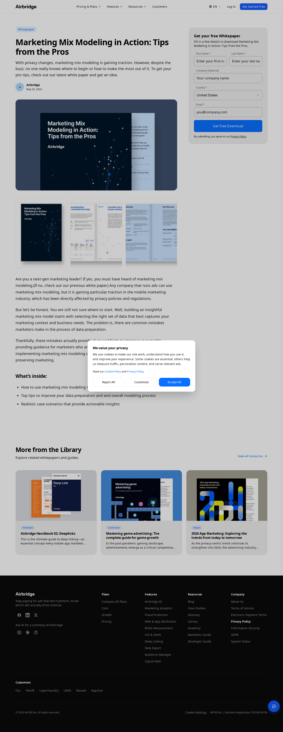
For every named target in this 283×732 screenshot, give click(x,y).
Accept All (174, 382)
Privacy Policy (135, 371)
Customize (141, 382)
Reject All (108, 382)
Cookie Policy (113, 371)
